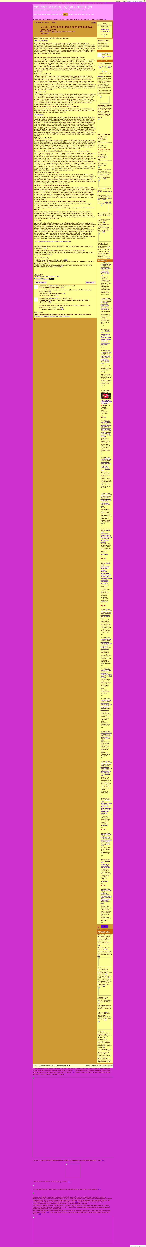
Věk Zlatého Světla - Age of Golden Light (63, 7)
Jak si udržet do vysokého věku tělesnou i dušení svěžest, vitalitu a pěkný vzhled (105, 305)
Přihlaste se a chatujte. (136, 1246)
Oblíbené (38, 276)
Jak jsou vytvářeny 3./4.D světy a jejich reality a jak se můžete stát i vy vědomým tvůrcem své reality (106, 840)
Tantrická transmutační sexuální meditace (106, 614)
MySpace (38, 279)
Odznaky (87, 1065)
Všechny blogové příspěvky (41, 22)
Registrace (118, 1)
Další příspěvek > (90, 282)
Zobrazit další (104, 554)
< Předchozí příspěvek (40, 282)
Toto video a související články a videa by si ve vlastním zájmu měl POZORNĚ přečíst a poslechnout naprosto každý (106, 897)
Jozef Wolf (107, 391)
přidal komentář (108, 264)
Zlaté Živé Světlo (56, 31)
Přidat (94, 22)
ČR (110, 202)
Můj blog (54, 22)
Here (61, 307)
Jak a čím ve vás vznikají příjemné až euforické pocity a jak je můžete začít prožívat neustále (106, 269)
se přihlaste (106, 31)
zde (105, 19)
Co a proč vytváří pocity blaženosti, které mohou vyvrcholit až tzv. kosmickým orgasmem (106, 644)
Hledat (144, 1)
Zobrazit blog (45, 33)
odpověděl (106, 422)
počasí (106, 202)
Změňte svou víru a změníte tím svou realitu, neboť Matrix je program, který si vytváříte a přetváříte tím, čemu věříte (106, 769)
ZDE (105, 3)
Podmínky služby (108, 1065)
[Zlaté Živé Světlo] (36, 30)
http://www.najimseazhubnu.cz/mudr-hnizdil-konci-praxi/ (54, 241)
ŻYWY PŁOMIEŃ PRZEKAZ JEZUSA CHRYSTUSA (106, 401)
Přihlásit (124, 1)
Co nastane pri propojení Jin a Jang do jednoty (106, 675)
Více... (104, 926)
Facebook (46, 279)
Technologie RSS (35, 319)
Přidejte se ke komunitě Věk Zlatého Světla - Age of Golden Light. (52, 316)
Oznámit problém (96, 1065)
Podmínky (100, 76)
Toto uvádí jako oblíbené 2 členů (50, 276)
